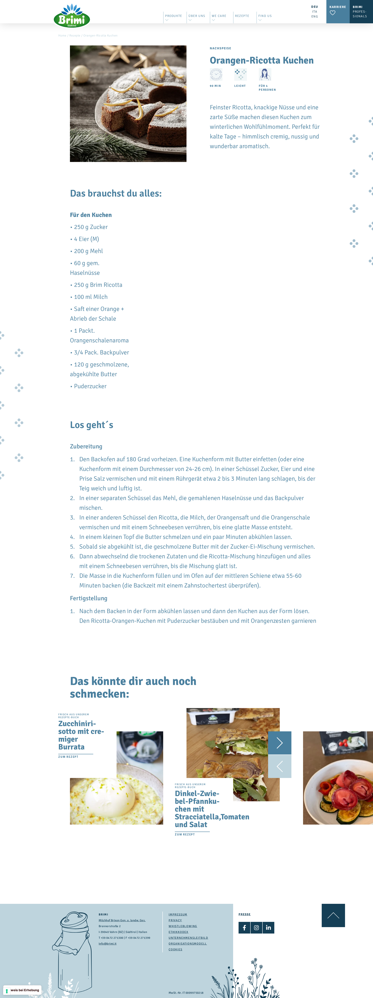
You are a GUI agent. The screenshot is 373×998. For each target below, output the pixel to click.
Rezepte (74, 35)
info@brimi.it (108, 943)
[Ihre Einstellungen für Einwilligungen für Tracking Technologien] (6, 991)
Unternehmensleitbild (188, 938)
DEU (314, 7)
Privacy (175, 920)
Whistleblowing (183, 926)
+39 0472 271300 (112, 938)
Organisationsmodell (188, 943)
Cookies (175, 949)
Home (62, 35)
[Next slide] (279, 743)
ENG (314, 16)
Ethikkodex (178, 932)
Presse (245, 914)
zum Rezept (68, 756)
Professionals (360, 11)
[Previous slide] (279, 766)
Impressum (178, 914)
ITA (314, 12)
